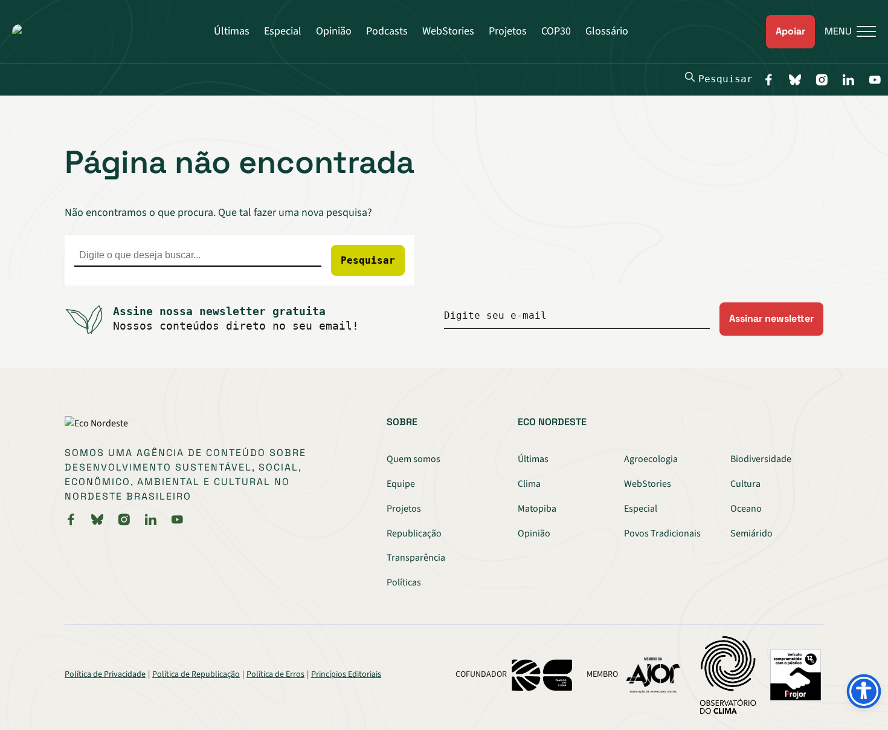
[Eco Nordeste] (44, 31)
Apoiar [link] (790, 31)
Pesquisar (725, 79)
